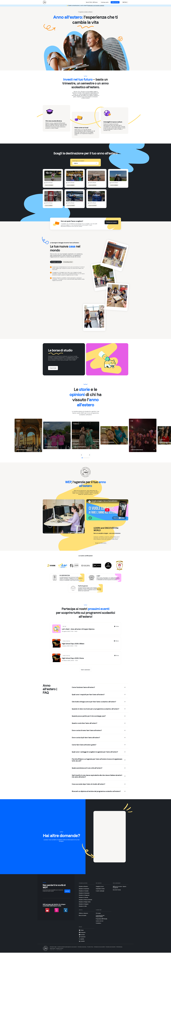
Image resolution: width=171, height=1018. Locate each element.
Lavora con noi (99, 920)
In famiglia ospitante (56, 262)
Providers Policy (90, 946)
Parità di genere (53, 948)
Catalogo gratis (104, 2)
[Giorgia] (83, 457)
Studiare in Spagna (83, 904)
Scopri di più (53, 368)
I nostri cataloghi (100, 890)
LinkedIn (82, 941)
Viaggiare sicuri (100, 886)
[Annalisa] (88, 457)
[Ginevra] (86, 457)
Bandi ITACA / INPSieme (92, 2)
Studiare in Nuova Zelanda (85, 899)
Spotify (82, 939)
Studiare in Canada (83, 890)
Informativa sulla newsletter (111, 946)
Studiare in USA (83, 906)
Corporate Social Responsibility (100, 916)
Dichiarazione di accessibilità (99, 946)
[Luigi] (84, 457)
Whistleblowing (119, 946)
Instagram (82, 932)
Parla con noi (115, 2)
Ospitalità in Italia (100, 888)
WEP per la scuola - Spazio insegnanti (119, 887)
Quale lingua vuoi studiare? (78, 160)
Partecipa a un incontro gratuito (95, 5)
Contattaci (98, 923)
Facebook (82, 936)
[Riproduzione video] (85, 49)
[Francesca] (82, 457)
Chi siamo (98, 913)
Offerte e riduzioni (83, 913)
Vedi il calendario (85, 669)
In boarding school (67, 262)
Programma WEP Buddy (101, 918)
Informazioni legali (53, 946)
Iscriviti (67, 891)
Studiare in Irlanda (83, 897)
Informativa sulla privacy (82, 946)
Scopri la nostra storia (100, 543)
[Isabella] (87, 457)
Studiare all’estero (83, 886)
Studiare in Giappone (84, 895)
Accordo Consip (117, 889)
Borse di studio (82, 915)
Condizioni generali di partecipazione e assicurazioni (67, 946)
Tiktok (82, 930)
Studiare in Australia (84, 888)
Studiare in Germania (84, 893)
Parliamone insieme (111, 222)
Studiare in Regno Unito (85, 901)
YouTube (82, 934)
